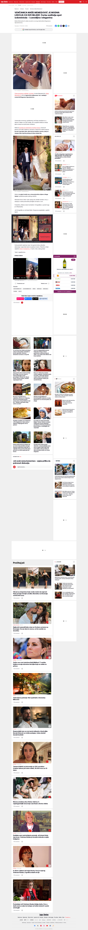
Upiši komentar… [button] (21, 467)
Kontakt (43, 922)
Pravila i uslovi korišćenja (37, 922)
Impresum (29, 922)
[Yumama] (59, 920)
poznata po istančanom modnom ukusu (29, 127)
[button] (49, 26)
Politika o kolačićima (50, 922)
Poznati (26, 8)
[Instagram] (44, 925)
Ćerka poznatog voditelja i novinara (24, 93)
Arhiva (64, 922)
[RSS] (53, 925)
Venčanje (39, 288)
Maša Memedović (17, 288)
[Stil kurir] (40, 920)
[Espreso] (31, 920)
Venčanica (45, 288)
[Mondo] (26, 920)
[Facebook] (34, 925)
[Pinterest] (41, 925)
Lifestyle (22, 8)
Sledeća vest (44, 283)
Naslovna (17, 8)
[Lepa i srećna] (4, 2)
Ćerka (34, 288)
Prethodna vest (20, 283)
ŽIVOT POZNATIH (24, 248)
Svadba (15, 291)
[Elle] (36, 920)
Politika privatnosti (59, 922)
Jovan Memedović (27, 288)
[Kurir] (21, 920)
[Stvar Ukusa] (66, 920)
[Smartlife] (49, 920)
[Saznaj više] (74, 96)
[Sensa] (54, 920)
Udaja (20, 291)
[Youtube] (47, 925)
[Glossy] (43, 920)
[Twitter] (38, 925)
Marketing (24, 922)
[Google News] (50, 925)
